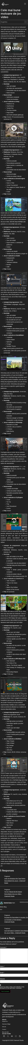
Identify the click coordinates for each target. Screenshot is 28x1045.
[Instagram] (16, 1036)
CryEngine (5, 435)
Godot (3, 196)
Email (2, 972)
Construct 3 (5, 513)
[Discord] (4, 1036)
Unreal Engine (6, 121)
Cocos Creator (6, 756)
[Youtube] (12, 1036)
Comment (3, 947)
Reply (1, 909)
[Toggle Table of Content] (24, 22)
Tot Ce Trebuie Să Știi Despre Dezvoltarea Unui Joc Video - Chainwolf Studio (13, 894)
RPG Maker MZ (6, 594)
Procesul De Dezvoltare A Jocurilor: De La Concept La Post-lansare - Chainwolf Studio (16, 920)
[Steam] (20, 1036)
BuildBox (4, 676)
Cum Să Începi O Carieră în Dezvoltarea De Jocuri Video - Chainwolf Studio (16, 932)
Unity (3, 41)
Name (2, 966)
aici (22, 114)
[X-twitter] (8, 1036)
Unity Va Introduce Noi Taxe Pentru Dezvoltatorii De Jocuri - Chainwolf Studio (14, 881)
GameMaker (5, 271)
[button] (25, 4)
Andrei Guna (8, 903)
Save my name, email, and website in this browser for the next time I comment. (12, 987)
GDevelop (4, 355)
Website (2, 979)
